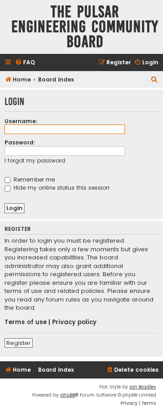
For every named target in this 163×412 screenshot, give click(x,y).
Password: (20, 142)
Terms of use (26, 322)
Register (18, 343)
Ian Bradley (142, 386)
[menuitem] (25, 63)
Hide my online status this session (61, 188)
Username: (21, 121)
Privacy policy (74, 322)
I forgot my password (35, 160)
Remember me (33, 179)
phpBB (67, 395)
